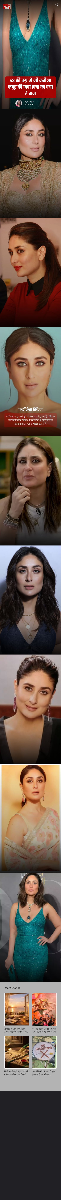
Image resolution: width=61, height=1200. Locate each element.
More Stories (12, 988)
